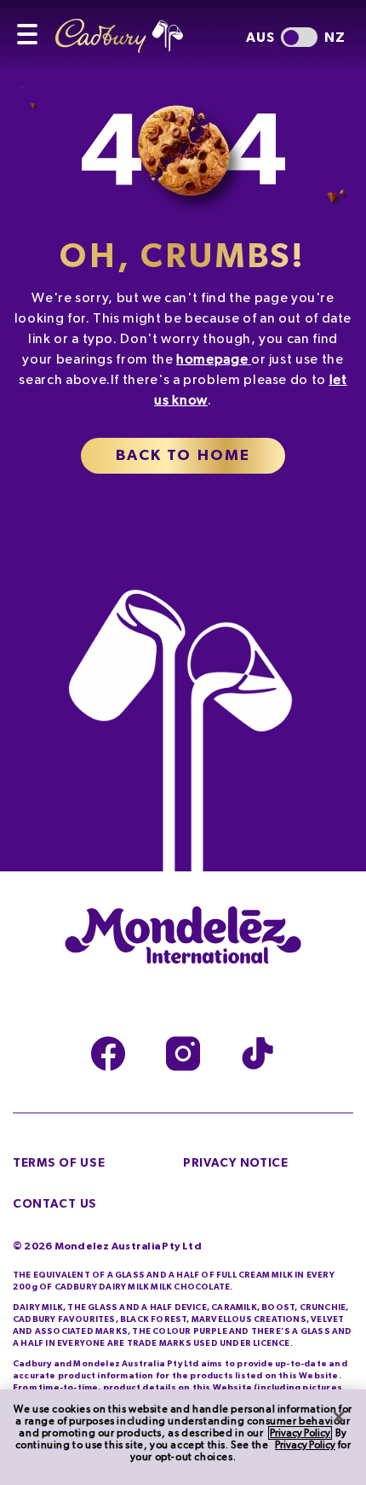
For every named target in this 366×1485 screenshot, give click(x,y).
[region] (183, 1437)
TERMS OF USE (59, 1163)
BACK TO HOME (183, 455)
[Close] (338, 1417)
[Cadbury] (132, 26)
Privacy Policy (300, 1433)
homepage (212, 359)
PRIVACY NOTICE (236, 1163)
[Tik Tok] (258, 1053)
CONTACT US (55, 1204)
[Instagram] (183, 1053)
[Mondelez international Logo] (183, 936)
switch (299, 37)
